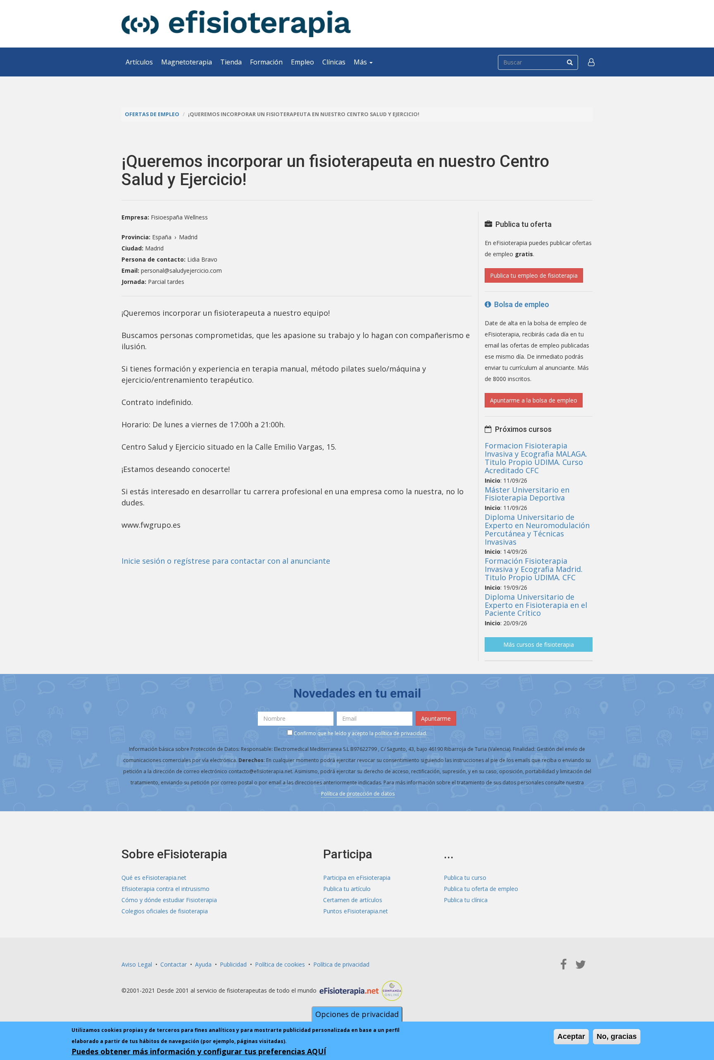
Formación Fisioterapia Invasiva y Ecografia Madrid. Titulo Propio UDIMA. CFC (534, 569)
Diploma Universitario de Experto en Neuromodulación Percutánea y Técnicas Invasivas (537, 529)
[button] (591, 62)
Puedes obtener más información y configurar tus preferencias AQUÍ (198, 1051)
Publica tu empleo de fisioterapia (534, 275)
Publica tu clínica (466, 900)
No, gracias (617, 1036)
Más (361, 62)
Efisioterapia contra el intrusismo (165, 889)
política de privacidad (400, 733)
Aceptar (571, 1036)
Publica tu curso (465, 877)
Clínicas (333, 62)
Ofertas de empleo (152, 114)
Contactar (173, 964)
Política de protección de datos (358, 793)
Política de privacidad (341, 964)
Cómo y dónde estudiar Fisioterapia (169, 900)
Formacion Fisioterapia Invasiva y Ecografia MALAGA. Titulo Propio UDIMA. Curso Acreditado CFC (536, 458)
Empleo (302, 62)
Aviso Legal (136, 964)
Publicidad (233, 964)
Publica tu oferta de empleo (481, 889)
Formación (266, 62)
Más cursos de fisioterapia (538, 644)
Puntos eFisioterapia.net (355, 911)
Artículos (139, 62)
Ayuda (203, 964)
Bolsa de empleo (520, 304)
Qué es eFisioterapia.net (153, 877)
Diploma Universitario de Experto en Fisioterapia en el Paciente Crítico (536, 605)
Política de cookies (280, 964)
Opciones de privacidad (357, 1014)
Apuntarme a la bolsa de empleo (533, 400)
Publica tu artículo (347, 889)
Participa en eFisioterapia (356, 877)
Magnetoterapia (186, 62)
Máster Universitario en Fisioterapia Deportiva (527, 494)
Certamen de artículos (352, 900)
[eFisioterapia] (236, 23)
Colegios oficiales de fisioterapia (164, 911)
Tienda (231, 62)
